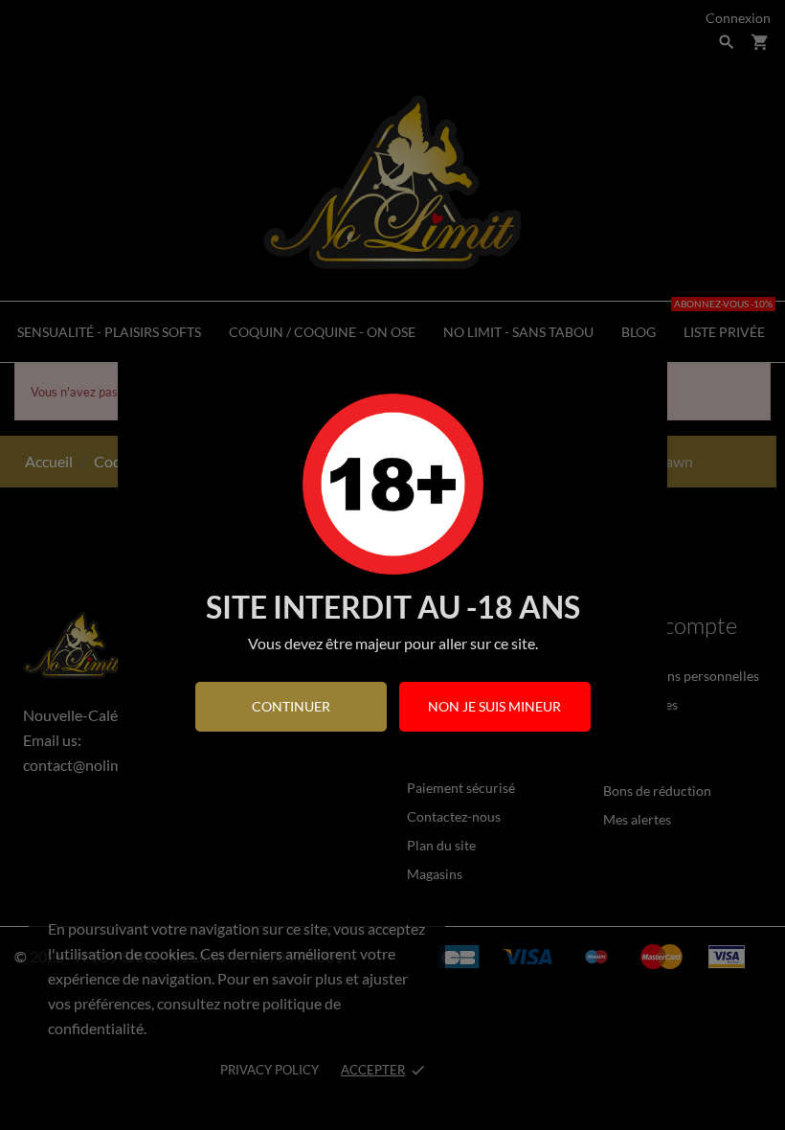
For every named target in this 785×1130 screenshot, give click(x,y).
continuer (291, 706)
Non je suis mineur (494, 706)
